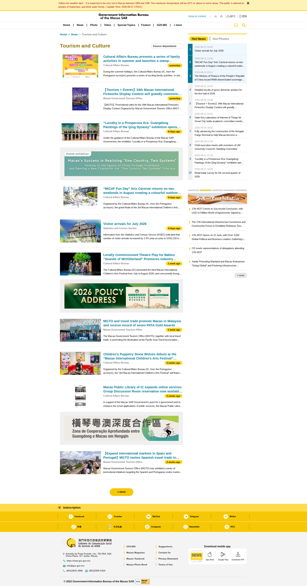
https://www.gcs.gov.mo (78, 561)
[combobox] (167, 46)
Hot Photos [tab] (221, 38)
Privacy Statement (168, 558)
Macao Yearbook (135, 558)
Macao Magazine (135, 552)
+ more (242, 275)
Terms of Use (165, 564)
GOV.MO (131, 546)
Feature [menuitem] (145, 25)
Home (63, 34)
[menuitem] (80, 25)
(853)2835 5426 (97, 571)
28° (233, 16)
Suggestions (165, 546)
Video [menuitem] (107, 25)
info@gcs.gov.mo (75, 566)
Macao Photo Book (136, 564)
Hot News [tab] (199, 38)
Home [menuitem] (66, 25)
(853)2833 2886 (74, 571)
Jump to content (197, 16)
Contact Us (164, 552)
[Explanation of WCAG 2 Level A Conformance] (142, 581)
